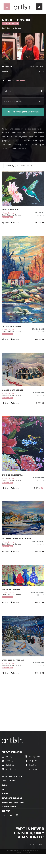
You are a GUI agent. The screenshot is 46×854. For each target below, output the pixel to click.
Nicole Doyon (8, 213)
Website (7, 91)
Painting (8, 756)
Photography (34, 756)
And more (32, 769)
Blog (4, 785)
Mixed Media (11, 769)
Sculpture (32, 761)
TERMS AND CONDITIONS (13, 802)
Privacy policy (9, 807)
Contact (6, 811)
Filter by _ (11, 165)
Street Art (32, 765)
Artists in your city (12, 776)
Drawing (9, 761)
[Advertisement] (23, 706)
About (5, 794)
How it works (9, 781)
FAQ (3, 789)
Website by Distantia (23, 852)
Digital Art (9, 765)
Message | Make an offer (25, 112)
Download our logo (12, 798)
